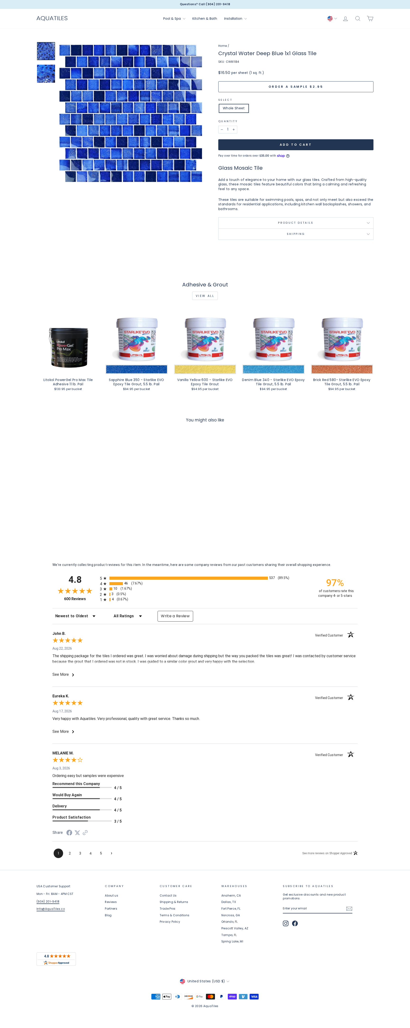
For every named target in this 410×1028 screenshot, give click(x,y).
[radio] (205, 578)
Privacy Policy (170, 922)
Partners (111, 909)
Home (222, 46)
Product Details (295, 223)
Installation (233, 18)
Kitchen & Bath (204, 18)
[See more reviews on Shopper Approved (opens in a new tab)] (85, 833)
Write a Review (175, 616)
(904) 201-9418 (48, 901)
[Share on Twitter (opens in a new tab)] (77, 833)
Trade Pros (168, 909)
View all (205, 296)
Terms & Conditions (174, 915)
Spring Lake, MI (232, 941)
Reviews (111, 902)
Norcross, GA (230, 915)
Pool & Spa (172, 18)
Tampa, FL (229, 935)
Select (225, 100)
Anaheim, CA (231, 896)
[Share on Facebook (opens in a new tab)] (69, 833)
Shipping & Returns (174, 902)
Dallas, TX (228, 902)
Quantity (228, 121)
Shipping (296, 234)
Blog (108, 915)
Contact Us (168, 896)
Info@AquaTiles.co (51, 909)
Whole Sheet (234, 108)
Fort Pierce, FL (230, 909)
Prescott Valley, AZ (234, 928)
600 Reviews (81, 599)
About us (111, 896)
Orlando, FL (229, 922)
